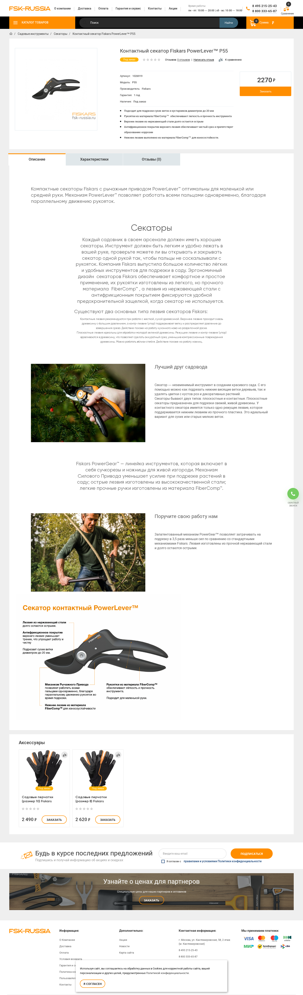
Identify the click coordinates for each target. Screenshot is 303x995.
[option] (56, 89)
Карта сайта (126, 952)
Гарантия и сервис (71, 965)
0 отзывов (183, 60)
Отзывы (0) (151, 159)
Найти (229, 22)
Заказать (265, 91)
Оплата (64, 952)
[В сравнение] (64, 755)
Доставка (65, 946)
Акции (123, 939)
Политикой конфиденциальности (167, 973)
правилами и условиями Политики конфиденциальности (223, 861)
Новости (124, 946)
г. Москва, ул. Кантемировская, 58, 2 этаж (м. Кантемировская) (204, 941)
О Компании (67, 939)
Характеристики (94, 159)
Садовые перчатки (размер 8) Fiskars (91, 799)
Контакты (65, 984)
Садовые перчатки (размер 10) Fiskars (37, 799)
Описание (37, 159)
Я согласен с (214, 861)
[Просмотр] (44, 769)
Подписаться (252, 854)
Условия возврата (70, 959)
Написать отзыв (204, 60)
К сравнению (233, 59)
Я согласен (92, 984)
